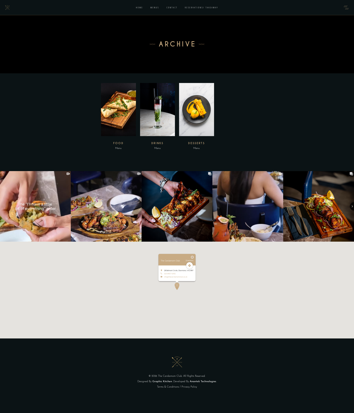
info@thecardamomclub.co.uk (175, 277)
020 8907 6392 (169, 273)
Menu (118, 148)
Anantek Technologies (203, 381)
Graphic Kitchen (162, 381)
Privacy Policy (189, 387)
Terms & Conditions (168, 387)
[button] (177, 286)
